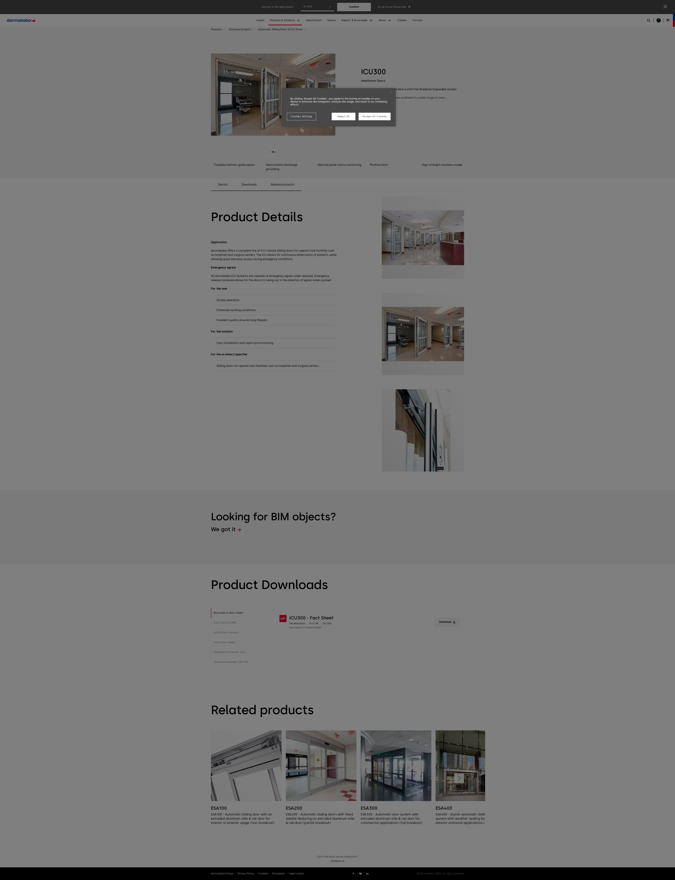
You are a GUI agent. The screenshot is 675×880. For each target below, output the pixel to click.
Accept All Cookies (374, 116)
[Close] (391, 92)
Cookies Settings (301, 116)
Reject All (344, 116)
